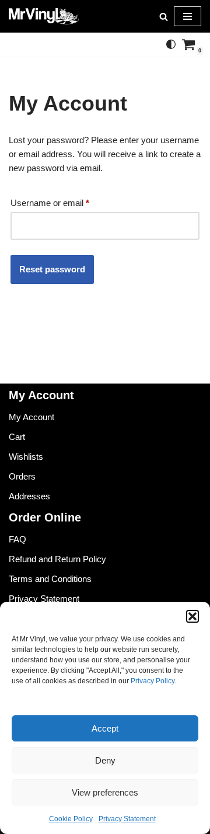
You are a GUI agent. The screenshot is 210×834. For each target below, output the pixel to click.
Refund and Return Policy (57, 559)
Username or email (49, 202)
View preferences (105, 792)
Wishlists (26, 457)
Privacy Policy (152, 681)
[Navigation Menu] (187, 16)
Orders (22, 476)
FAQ (17, 539)
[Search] (163, 16)
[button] (192, 616)
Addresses (29, 496)
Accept (105, 728)
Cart (17, 437)
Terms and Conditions (50, 579)
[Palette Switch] (171, 44)
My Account (31, 417)
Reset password (52, 269)
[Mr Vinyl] (44, 16)
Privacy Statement (127, 819)
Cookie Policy (71, 819)
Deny (105, 760)
